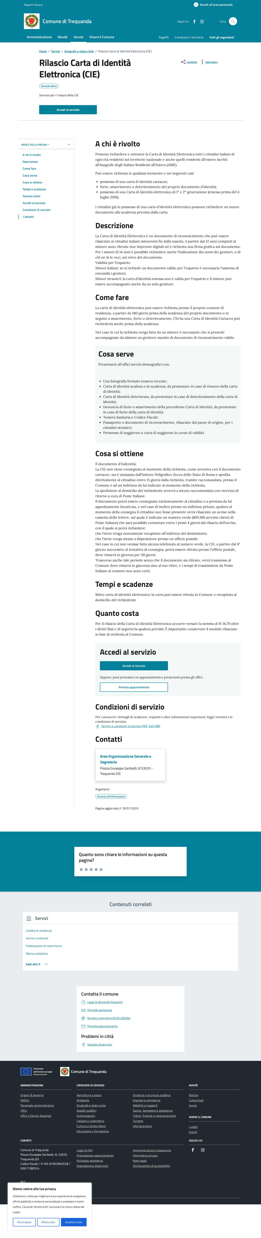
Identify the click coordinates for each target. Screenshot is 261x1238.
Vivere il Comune (101, 37)
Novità (62, 37)
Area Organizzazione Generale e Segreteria (125, 759)
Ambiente (83, 1100)
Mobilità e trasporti (145, 1105)
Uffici (23, 1110)
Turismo (138, 1121)
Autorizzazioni (86, 1115)
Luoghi (193, 1126)
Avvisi (193, 1105)
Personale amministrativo (37, 1105)
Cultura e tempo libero (91, 1126)
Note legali (140, 1160)
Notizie (193, 1095)
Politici (24, 1100)
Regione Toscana (33, 5)
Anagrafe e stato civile (91, 1105)
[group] (130, 944)
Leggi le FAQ (85, 1150)
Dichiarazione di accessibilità (151, 1165)
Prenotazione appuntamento (95, 1155)
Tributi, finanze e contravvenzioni (154, 1115)
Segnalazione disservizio (92, 1165)
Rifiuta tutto (48, 1222)
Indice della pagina (34, 145)
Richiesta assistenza (90, 1160)
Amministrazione (39, 37)
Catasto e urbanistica (90, 1121)
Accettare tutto (73, 1222)
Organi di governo (32, 1095)
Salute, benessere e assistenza (153, 1110)
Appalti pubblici (86, 1110)
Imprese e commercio (146, 1100)
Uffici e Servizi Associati (35, 1115)
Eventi (193, 1132)
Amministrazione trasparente (152, 1150)
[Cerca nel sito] (233, 21)
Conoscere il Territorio (189, 37)
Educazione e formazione (93, 1131)
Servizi (78, 37)
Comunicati (196, 1100)
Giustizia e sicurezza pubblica (152, 1095)
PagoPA (164, 37)
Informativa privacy (145, 1155)
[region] (50, 1206)
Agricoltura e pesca (89, 1095)
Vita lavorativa (142, 1126)
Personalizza (24, 1222)
